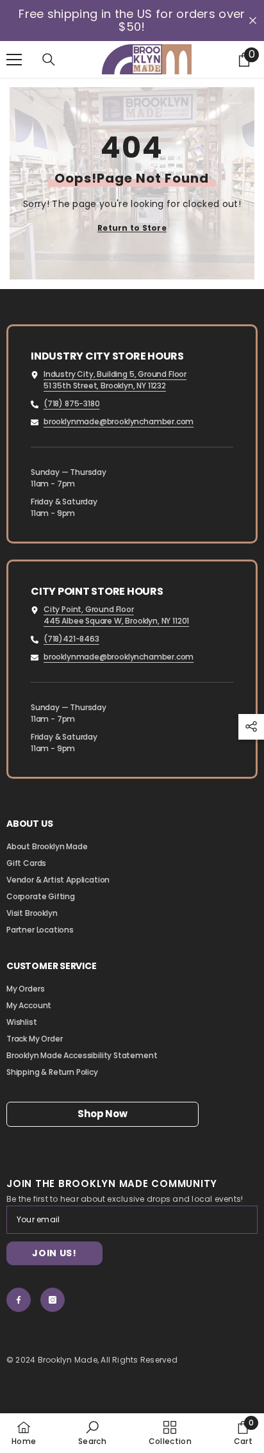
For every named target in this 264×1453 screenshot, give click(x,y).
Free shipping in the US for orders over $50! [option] (132, 20)
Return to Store (132, 227)
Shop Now (102, 1113)
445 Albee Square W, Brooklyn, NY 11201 (116, 620)
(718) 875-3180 (71, 403)
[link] (92, 1433)
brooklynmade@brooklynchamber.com (119, 421)
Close (253, 21)
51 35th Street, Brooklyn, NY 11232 (105, 385)
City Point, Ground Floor (89, 609)
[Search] (48, 59)
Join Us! (54, 1253)
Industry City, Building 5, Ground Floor (115, 374)
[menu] (14, 59)
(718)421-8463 (71, 638)
